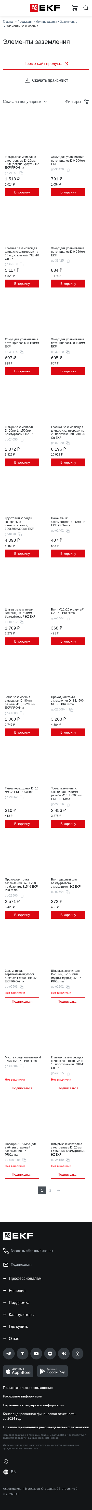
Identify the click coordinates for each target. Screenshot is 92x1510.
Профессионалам (25, 1278)
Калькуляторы (22, 1315)
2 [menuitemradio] (50, 1190)
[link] (9, 1353)
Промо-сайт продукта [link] (43, 63)
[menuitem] (59, 1190)
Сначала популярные (22, 101)
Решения (17, 1290)
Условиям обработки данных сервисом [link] (26, 1437)
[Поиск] (86, 8)
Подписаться (22, 1001)
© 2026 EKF (11, 1494)
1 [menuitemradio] (42, 1190)
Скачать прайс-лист (50, 80)
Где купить (18, 1326)
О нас (14, 1339)
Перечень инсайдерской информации (33, 1405)
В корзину (22, 192)
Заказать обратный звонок (32, 1251)
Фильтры (73, 101)
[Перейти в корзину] (75, 8)
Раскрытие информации (22, 1396)
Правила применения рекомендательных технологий (46, 1427)
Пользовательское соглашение (28, 1388)
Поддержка (19, 1302)
